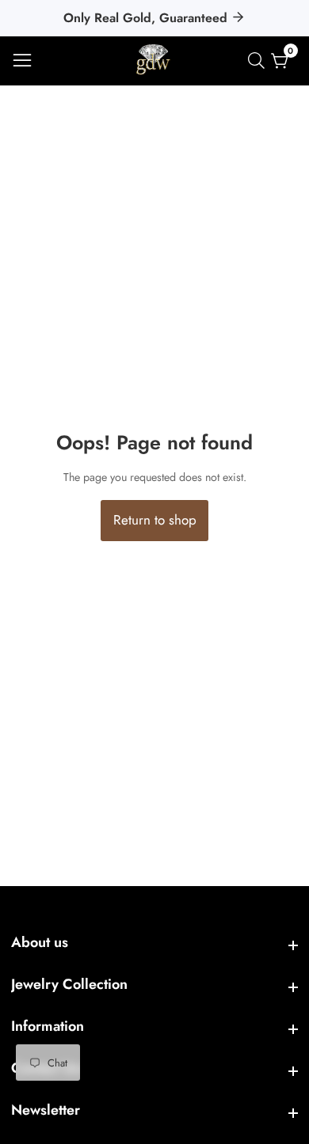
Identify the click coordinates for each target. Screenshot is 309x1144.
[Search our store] (259, 60)
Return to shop (154, 519)
